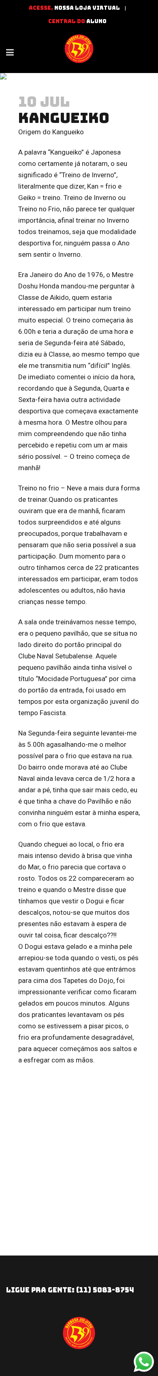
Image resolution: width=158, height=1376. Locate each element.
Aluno (96, 21)
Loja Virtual (97, 7)
